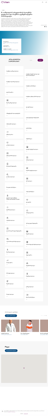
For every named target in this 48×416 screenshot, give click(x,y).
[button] (24, 368)
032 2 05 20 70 (6, 46)
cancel (21, 413)
